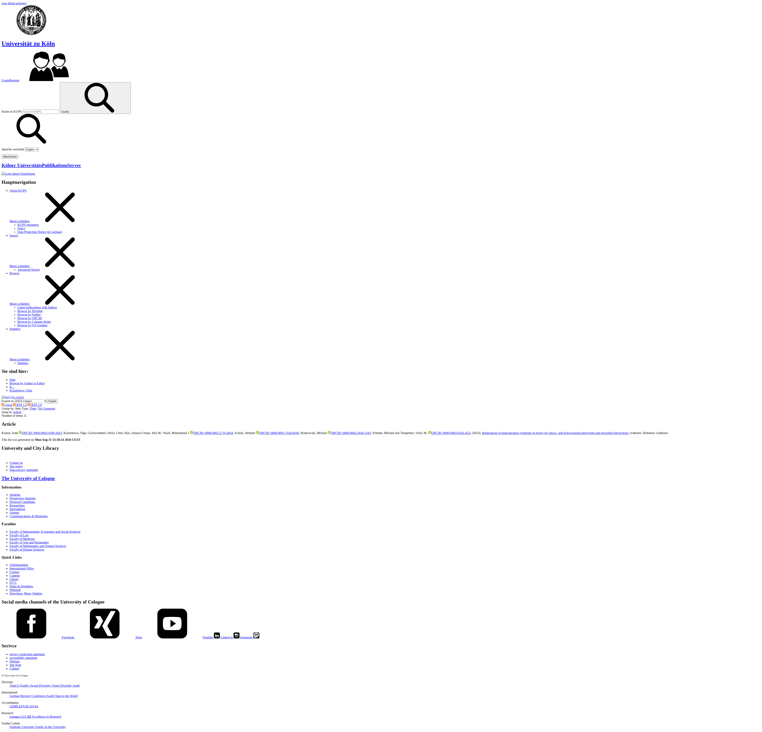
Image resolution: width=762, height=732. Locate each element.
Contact (14, 572)
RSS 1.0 (21, 405)
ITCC (13, 582)
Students (15, 494)
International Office (22, 568)
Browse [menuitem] (14, 273)
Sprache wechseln (13, 149)
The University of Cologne (28, 478)
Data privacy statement (24, 470)
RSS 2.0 (36, 405)
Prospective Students (23, 498)
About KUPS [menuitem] (18, 190)
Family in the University (50, 727)
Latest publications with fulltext (37, 307)
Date (33, 408)
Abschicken (10, 156)
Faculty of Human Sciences (27, 549)
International (17, 509)
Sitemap (15, 661)
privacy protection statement (27, 654)
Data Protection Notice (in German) (39, 232)
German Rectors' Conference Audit (32, 696)
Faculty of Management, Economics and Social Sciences (45, 531)
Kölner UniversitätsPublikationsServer (41, 165)
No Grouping (46, 408)
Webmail (15, 590)
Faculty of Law (19, 535)
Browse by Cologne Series (34, 321)
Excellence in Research (44, 716)
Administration (19, 565)
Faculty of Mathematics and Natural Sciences (38, 546)
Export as (7, 401)
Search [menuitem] (14, 235)
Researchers (17, 505)
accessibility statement (23, 657)
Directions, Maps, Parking (26, 593)
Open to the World (66, 696)
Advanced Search (28, 269)
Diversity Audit (70, 685)
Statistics (22, 363)
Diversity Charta (49, 685)
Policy (21, 228)
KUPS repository (28, 224)
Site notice (16, 466)
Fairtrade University (22, 727)
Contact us (16, 462)
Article (17, 412)
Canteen (15, 575)
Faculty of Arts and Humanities (29, 542)
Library (14, 579)
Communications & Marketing (29, 516)
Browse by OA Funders (32, 325)
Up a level (17, 397)
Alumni (14, 512)
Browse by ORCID (29, 318)
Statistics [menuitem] (15, 329)
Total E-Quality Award (24, 685)
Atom (8, 405)
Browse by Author (29, 314)
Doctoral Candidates (22, 502)
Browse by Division (30, 311)
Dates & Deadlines (21, 586)
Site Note (15, 665)
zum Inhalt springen (14, 3)
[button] (52, 401)
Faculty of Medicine (22, 539)
